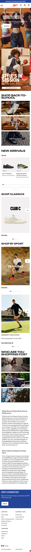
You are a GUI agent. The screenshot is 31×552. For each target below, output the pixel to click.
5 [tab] (20, 291)
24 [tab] (15, 189)
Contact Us (4, 525)
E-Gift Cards (19, 514)
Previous (3, 210)
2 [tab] (13, 291)
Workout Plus (4, 531)
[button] (21, 5)
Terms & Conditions (6, 549)
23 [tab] (13, 189)
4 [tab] (18, 291)
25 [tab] (18, 189)
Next (27, 210)
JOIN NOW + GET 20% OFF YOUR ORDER (15, 1)
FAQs (2, 517)
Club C (3, 535)
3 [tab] (15, 291)
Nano (2, 538)
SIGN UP (5, 503)
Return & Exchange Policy (7, 519)
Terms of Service (20, 517)
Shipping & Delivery (6, 521)
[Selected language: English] (30, 551)
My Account (4, 523)
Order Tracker (4, 514)
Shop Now (6, 26)
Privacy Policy (19, 519)
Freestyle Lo (4, 533)
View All (3, 155)
